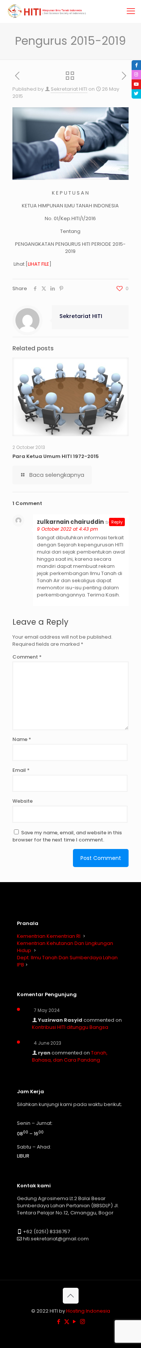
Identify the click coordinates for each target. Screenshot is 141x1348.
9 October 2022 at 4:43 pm (67, 529)
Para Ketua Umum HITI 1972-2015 (55, 456)
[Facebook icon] (59, 1321)
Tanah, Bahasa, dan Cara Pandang (70, 1056)
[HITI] (48, 11)
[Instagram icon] (82, 1321)
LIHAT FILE (38, 264)
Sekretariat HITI (69, 89)
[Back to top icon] (71, 1296)
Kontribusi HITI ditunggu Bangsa (70, 1027)
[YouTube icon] (74, 1321)
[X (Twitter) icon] (67, 1321)
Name (21, 739)
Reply (117, 522)
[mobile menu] (130, 11)
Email (21, 770)
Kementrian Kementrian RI (48, 936)
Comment (27, 656)
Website (22, 801)
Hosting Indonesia (88, 1311)
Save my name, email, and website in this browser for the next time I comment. (67, 836)
